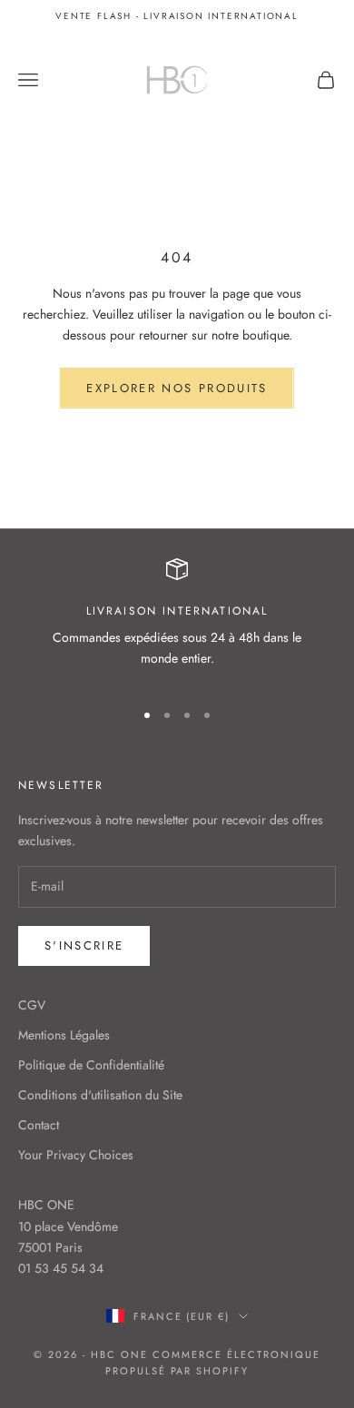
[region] (177, 621)
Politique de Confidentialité (91, 1065)
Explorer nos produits (176, 388)
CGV (31, 1005)
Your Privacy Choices (75, 1155)
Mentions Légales (64, 1035)
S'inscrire (83, 945)
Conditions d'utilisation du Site (100, 1095)
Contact (38, 1125)
